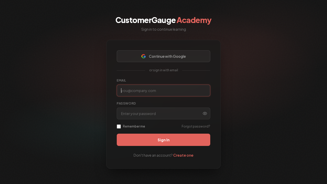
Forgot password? (196, 126)
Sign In (164, 139)
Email (121, 80)
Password (126, 103)
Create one (183, 155)
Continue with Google (167, 56)
